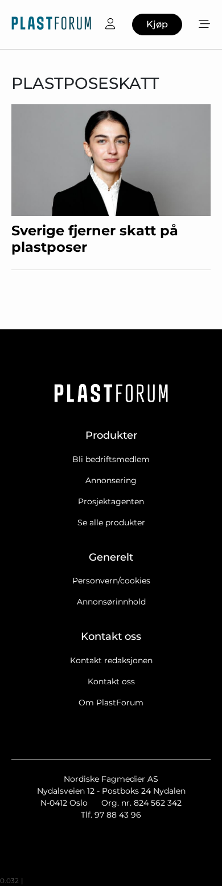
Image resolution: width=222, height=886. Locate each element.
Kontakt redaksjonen (111, 660)
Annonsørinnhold (111, 602)
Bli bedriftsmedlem (111, 459)
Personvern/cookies (111, 580)
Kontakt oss (111, 681)
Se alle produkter (111, 522)
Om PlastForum (111, 702)
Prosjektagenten (111, 501)
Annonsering (111, 480)
